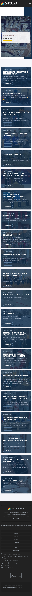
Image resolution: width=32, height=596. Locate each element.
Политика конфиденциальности (12, 587)
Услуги (16, 533)
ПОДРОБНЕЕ (8, 83)
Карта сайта (6, 589)
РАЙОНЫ (16, 539)
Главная (5, 35)
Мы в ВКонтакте (8, 567)
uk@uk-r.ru (6, 565)
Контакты (16, 550)
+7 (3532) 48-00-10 (9, 560)
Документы (16, 542)
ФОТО (15, 547)
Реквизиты (16, 545)
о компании (16, 531)
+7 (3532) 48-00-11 (9, 563)
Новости (16, 536)
